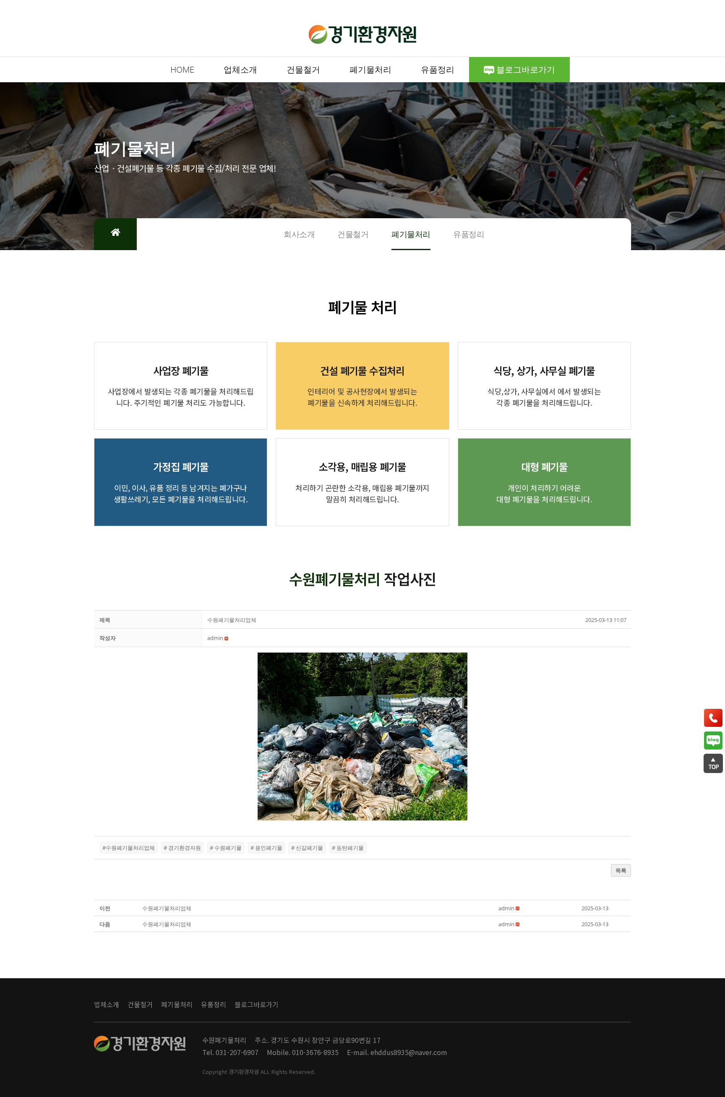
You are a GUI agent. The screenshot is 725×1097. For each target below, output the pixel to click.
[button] (215, 638)
